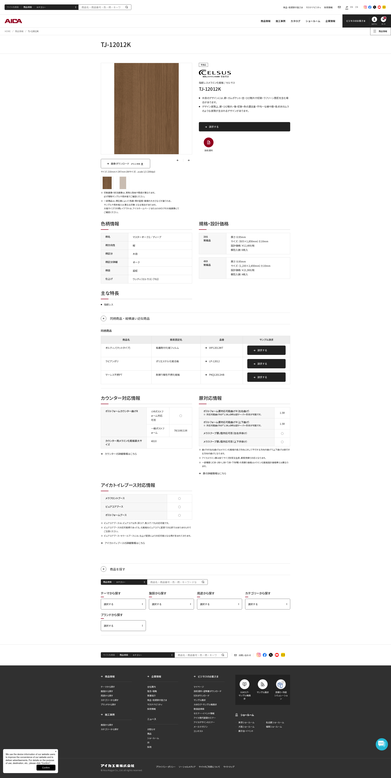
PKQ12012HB (216, 374)
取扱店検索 (199, 708)
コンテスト (198, 731)
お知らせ (151, 729)
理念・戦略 (152, 691)
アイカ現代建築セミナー (205, 717)
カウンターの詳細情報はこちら (121, 454)
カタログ (295, 21)
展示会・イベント (245, 730)
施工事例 (280, 21)
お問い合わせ (245, 655)
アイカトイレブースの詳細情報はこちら (125, 543)
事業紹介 (151, 695)
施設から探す (107, 691)
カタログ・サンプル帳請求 (205, 704)
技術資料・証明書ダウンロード (207, 691)
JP (346, 6)
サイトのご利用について (209, 766)
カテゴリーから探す (110, 700)
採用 (149, 746)
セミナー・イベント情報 (204, 713)
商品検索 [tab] (27, 7)
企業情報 (330, 21)
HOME (8, 31)
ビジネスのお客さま (208, 676)
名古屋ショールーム (275, 722)
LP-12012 (214, 361)
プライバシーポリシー (166, 766)
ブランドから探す (108, 704)
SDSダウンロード (201, 695)
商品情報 (265, 21)
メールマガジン (201, 726)
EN (351, 6)
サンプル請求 (200, 700)
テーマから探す (108, 686)
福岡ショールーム (274, 726)
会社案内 (151, 686)
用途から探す (107, 695)
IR (148, 742)
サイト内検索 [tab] (13, 7)
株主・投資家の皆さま (293, 7)
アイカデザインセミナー (204, 722)
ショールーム (313, 21)
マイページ (199, 686)
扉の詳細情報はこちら (214, 473)
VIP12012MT (216, 348)
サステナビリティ (313, 7)
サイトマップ (228, 766)
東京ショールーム (246, 722)
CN (356, 6)
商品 (149, 733)
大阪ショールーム (246, 726)
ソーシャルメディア (187, 766)
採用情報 (328, 7)
